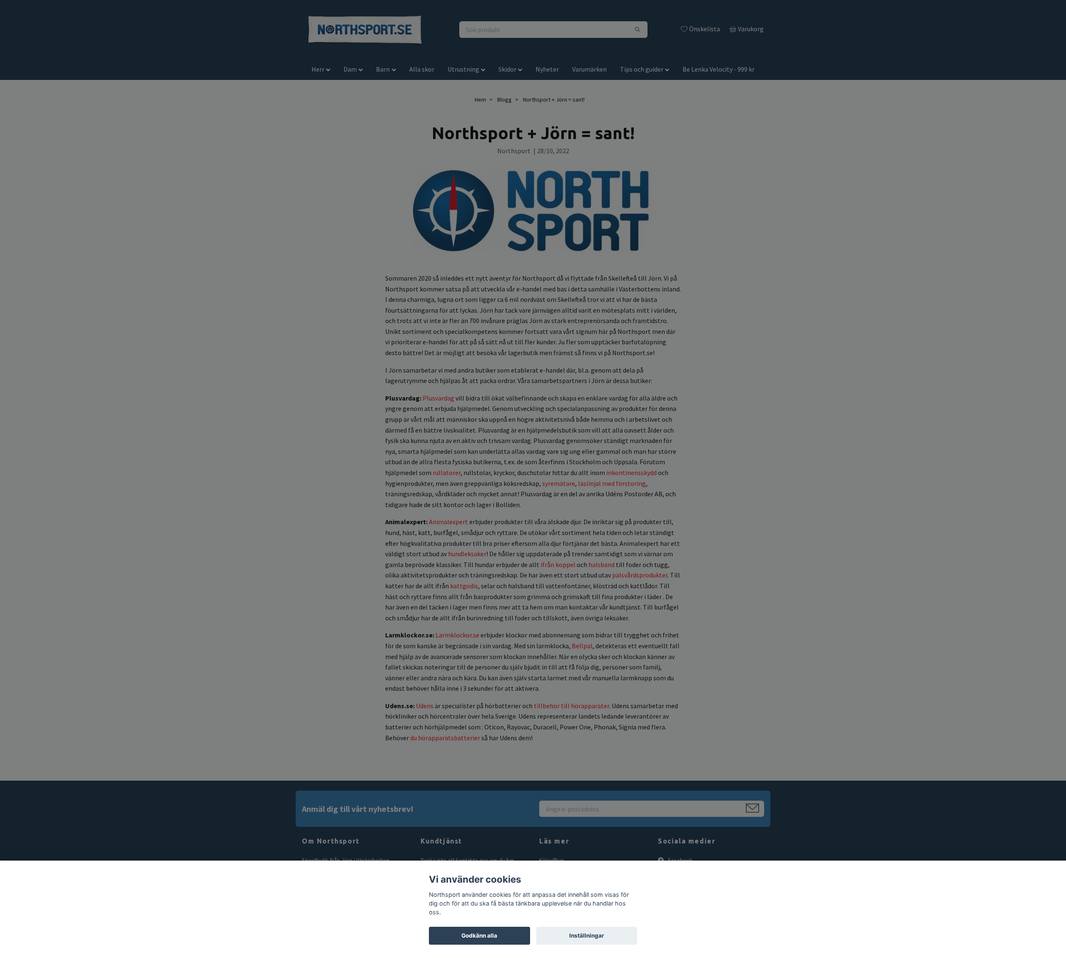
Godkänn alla (479, 935)
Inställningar (586, 935)
